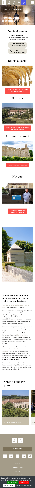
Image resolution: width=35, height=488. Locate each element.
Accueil (5, 9)
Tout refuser (24, 482)
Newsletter (18, 448)
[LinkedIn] (24, 456)
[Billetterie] (23, 2)
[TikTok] (30, 456)
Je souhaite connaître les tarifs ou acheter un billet (17, 90)
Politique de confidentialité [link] (24, 485)
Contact (17, 464)
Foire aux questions (17, 467)
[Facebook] (5, 456)
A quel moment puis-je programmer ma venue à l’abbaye (17, 128)
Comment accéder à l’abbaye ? (17, 165)
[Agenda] (8, 2)
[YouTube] (17, 456)
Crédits (17, 471)
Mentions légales (18, 475)
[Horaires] (13, 2)
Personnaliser (9, 485)
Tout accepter (12, 482)
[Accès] (18, 2)
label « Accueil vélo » (22, 335)
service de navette (9, 363)
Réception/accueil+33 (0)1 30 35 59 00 (19, 44)
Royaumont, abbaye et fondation (4, 2)
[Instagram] (11, 456)
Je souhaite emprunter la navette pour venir (17, 211)
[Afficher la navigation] (32, 2)
